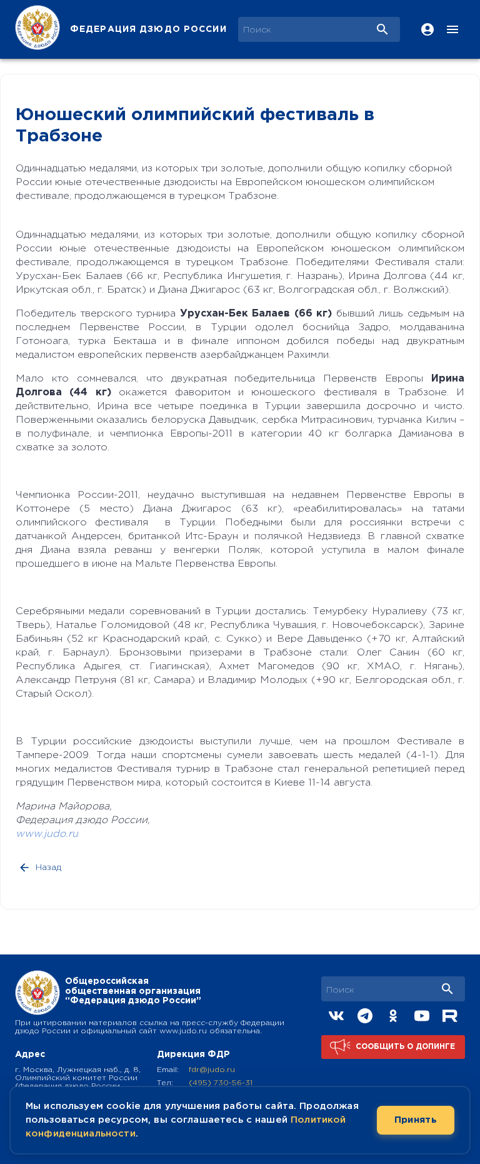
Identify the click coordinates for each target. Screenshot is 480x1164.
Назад (48, 867)
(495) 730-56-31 (220, 1083)
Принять (415, 1120)
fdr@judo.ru (212, 1069)
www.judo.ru (47, 834)
